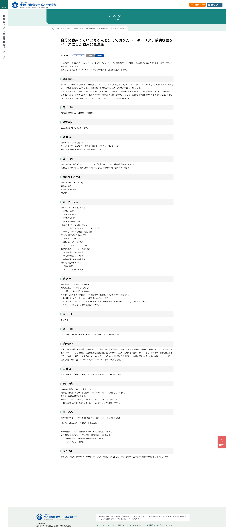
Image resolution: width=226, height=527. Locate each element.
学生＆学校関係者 (4, 35)
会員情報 (4, 39)
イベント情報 (4, 27)
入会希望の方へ (4, 45)
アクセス (4, 54)
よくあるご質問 (115, 525)
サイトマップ (140, 525)
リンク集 (128, 525)
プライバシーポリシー (167, 525)
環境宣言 (152, 525)
